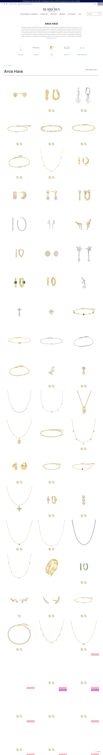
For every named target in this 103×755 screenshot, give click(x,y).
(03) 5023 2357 (13, 4)
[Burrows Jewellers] (51, 9)
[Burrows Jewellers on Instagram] (6, 4)
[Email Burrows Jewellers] (2, 4)
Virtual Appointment (26, 4)
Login (94, 4)
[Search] (99, 14)
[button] (30, 14)
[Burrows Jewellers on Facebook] (4, 4)
